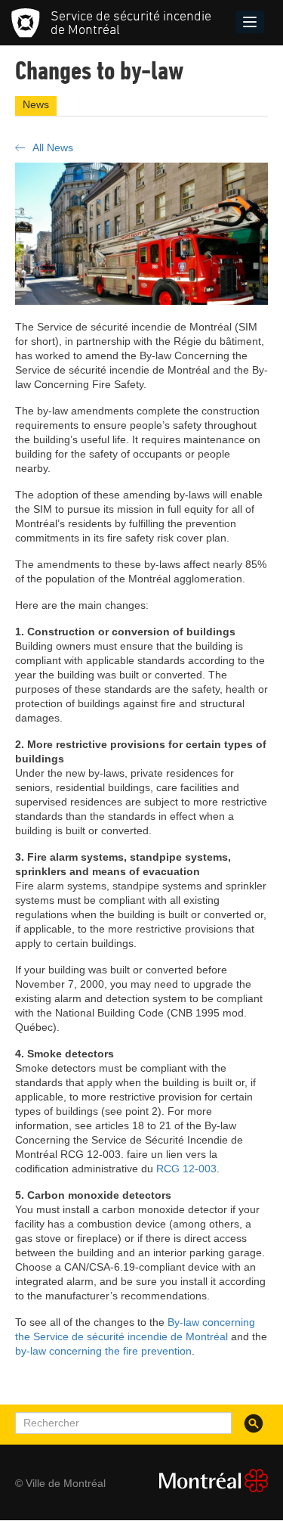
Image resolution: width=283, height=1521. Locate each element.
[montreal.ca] (207, 1480)
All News (52, 147)
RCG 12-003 (186, 1168)
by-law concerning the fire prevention (103, 1351)
